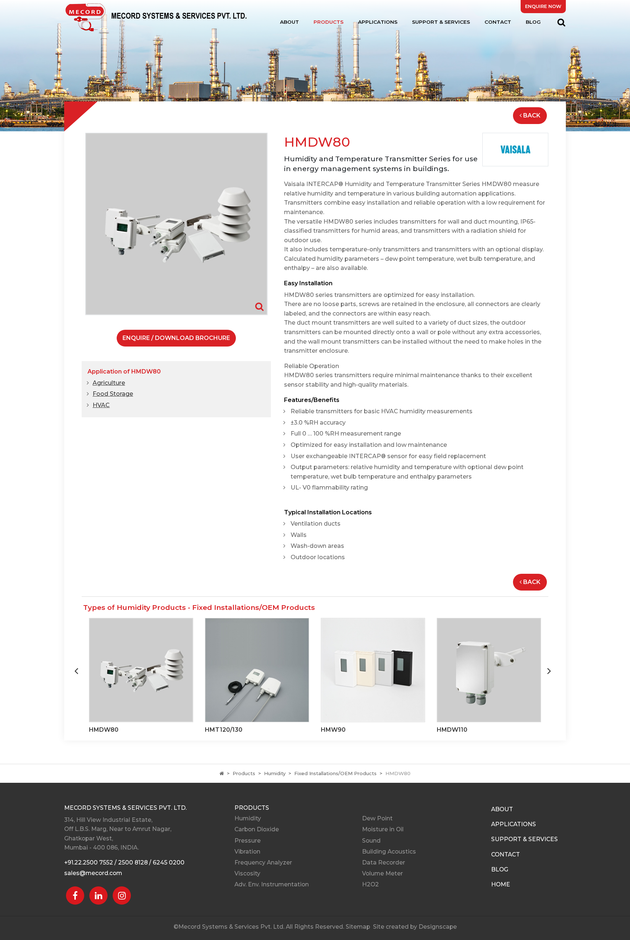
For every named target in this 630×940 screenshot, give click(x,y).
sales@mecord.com (93, 873)
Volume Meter (382, 873)
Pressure (247, 840)
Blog (533, 22)
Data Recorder (383, 862)
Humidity (274, 773)
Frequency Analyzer (263, 862)
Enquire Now (543, 6)
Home (500, 884)
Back (531, 115)
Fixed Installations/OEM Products (335, 773)
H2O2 (370, 884)
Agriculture (109, 382)
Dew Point (377, 818)
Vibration (247, 851)
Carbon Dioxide (256, 829)
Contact (498, 22)
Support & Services (441, 22)
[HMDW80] (176, 223)
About (289, 22)
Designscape (438, 926)
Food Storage (113, 393)
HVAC (101, 405)
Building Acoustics (389, 851)
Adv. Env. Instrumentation (271, 884)
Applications (377, 22)
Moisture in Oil (383, 829)
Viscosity (247, 873)
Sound (371, 840)
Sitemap (358, 926)
